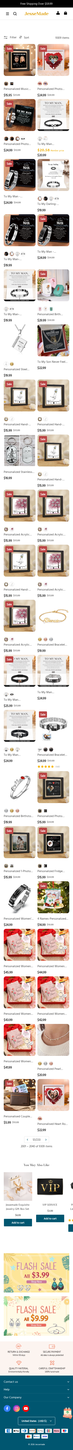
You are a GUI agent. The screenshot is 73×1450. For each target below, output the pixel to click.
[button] (7, 13)
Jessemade (40, 1444)
